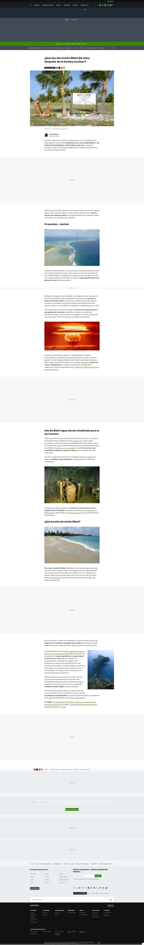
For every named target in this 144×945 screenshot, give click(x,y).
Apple (31, 879)
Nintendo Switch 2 (59, 48)
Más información (83, 943)
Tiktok (103, 5)
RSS (97, 887)
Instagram (108, 5)
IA (106, 48)
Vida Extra (45, 914)
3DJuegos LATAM (47, 931)
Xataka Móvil (33, 914)
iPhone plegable (57, 864)
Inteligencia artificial (64, 879)
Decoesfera (94, 914)
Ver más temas (35, 888)
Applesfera (32, 916)
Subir (109, 905)
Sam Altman (49, 48)
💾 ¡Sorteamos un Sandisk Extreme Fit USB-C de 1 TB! (71, 44)
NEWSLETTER (84, 5)
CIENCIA (58, 5)
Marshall (77, 769)
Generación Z (68, 48)
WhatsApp (100, 5)
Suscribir (98, 876)
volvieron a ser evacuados (65, 448)
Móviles (32, 877)
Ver (73, 809)
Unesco (63, 707)
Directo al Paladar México (71, 932)
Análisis (47, 874)
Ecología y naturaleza (67, 769)
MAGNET (75, 5)
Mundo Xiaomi (33, 922)
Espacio (61, 874)
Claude (72, 864)
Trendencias (95, 912)
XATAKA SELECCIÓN (47, 5)
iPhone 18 (81, 48)
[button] (54, 134)
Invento (75, 48)
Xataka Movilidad (63, 877)
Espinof (56, 914)
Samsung (47, 879)
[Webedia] (110, 1)
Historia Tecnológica (55, 769)
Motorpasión (83, 912)
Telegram (105, 5)
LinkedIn (103, 887)
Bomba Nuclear (86, 769)
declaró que (77, 441)
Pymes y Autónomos (107, 915)
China (43, 48)
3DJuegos (45, 912)
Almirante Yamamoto (74, 513)
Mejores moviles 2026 (46, 864)
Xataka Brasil (33, 933)
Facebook (57, 68)
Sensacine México (59, 931)
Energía (47, 877)
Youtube (110, 5)
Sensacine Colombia (57, 934)
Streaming (33, 874)
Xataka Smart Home (33, 919)
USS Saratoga (89, 510)
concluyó (89, 457)
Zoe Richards (55, 578)
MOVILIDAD (67, 5)
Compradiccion (95, 916)
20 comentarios (51, 67)
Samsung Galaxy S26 (91, 48)
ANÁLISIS (36, 5)
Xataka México (33, 931)
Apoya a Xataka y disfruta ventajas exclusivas (98, 893)
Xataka (32, 912)
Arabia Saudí (101, 48)
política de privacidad (94, 879)
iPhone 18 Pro (94, 864)
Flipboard (62, 68)
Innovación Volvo (74, 19)
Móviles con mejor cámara (82, 864)
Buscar (111, 899)
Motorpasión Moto (84, 914)
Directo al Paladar (71, 912)
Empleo (47, 882)
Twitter (113, 5)
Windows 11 (62, 882)
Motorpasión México (83, 932)
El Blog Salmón (107, 912)
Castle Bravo (85, 362)
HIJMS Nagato (49, 513)
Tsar (85, 365)
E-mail (64, 68)
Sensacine (57, 912)
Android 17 (65, 864)
